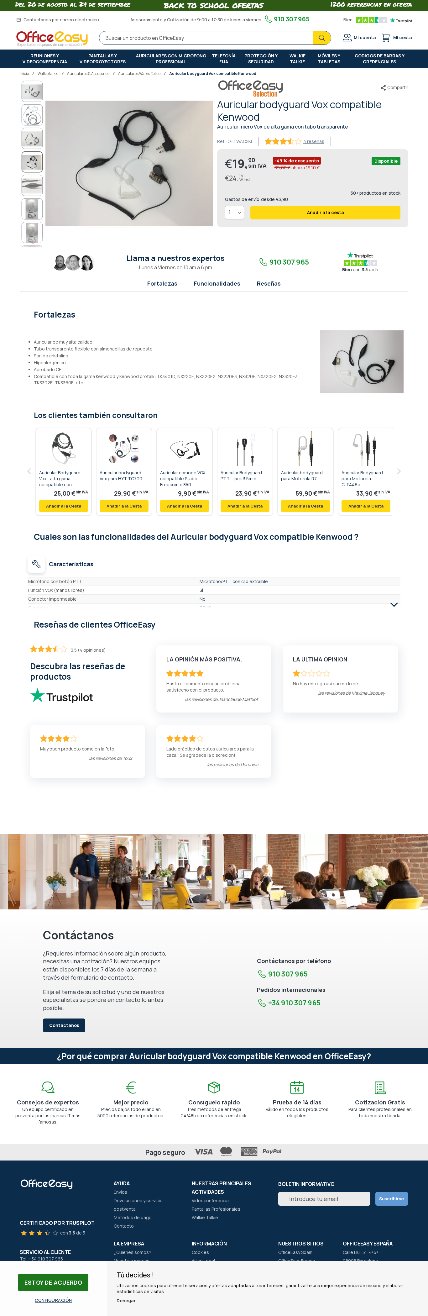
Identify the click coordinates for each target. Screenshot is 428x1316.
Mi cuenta (365, 37)
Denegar (126, 1300)
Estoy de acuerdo (53, 1282)
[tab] (214, 313)
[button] (32, 91)
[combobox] (215, 38)
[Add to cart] (63, 506)
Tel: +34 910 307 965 (41, 1259)
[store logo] (52, 39)
